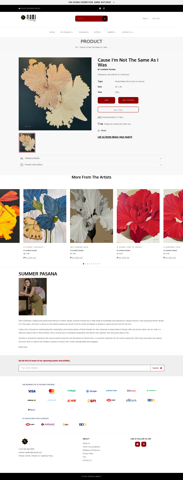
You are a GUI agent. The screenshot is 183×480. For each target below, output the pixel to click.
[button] (156, 18)
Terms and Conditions (91, 447)
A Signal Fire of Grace (129, 247)
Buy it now (118, 110)
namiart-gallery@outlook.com (30, 452)
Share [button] (103, 130)
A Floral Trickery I (34, 247)
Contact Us (87, 460)
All (76, 47)
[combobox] (91, 19)
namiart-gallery (94, 476)
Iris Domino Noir (79, 247)
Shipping (102, 74)
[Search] (104, 18)
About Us (86, 443)
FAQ (84, 457)
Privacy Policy (88, 453)
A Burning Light (172, 247)
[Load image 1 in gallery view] (27, 142)
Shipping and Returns (91, 450)
